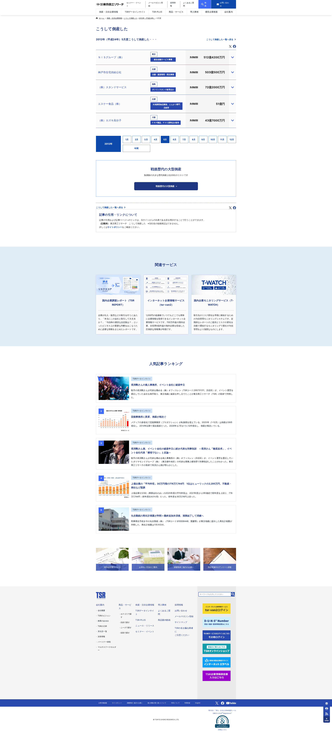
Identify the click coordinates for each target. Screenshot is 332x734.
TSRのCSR (102, 626)
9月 (203, 139)
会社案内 (228, 11)
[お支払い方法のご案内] (148, 559)
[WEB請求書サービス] (112, 559)
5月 (165, 139)
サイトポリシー (115, 227)
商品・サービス (176, 11)
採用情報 (179, 604)
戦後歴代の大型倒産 (165, 186)
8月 (193, 139)
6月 (174, 139)
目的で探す (125, 622)
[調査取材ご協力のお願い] (184, 559)
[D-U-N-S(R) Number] (217, 621)
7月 (184, 139)
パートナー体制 (104, 642)
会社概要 (101, 610)
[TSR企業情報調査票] (217, 675)
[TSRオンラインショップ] (217, 648)
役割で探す (125, 633)
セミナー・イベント (144, 631)
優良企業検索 (211, 11)
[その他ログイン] (217, 635)
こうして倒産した (130, 18)
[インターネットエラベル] (217, 662)
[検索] (233, 594)
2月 (136, 139)
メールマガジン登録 (184, 616)
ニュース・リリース (144, 625)
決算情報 (101, 636)
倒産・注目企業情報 (108, 11)
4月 (155, 139)
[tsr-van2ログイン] (217, 608)
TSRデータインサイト (135, 11)
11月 (222, 139)
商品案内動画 (164, 620)
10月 (212, 139)
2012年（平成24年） (147, 18)
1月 (127, 139)
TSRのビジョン (104, 615)
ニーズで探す (126, 627)
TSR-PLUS (157, 11)
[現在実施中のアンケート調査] (219, 559)
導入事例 (194, 11)
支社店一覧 (102, 631)
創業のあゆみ (103, 621)
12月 (232, 139)
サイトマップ (181, 622)
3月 (146, 139)
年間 (136, 148)
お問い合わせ (181, 610)
